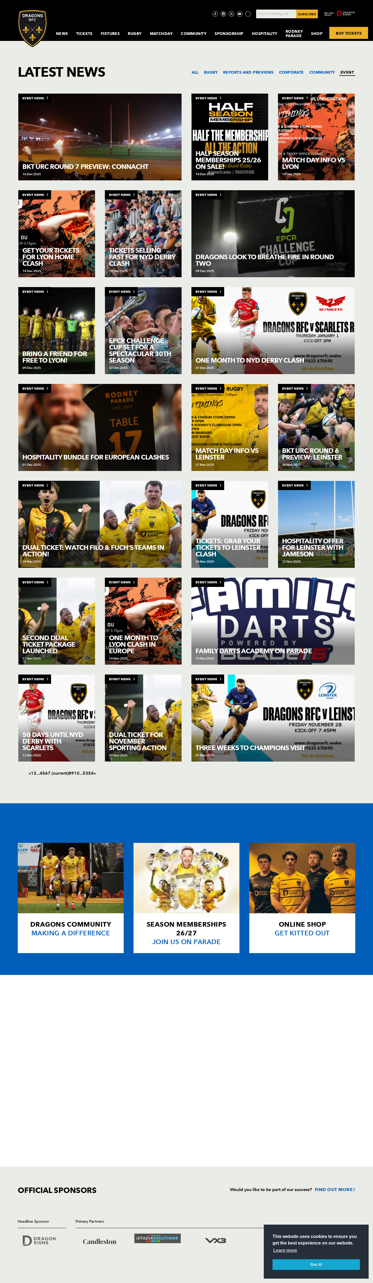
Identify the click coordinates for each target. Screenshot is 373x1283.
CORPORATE (291, 72)
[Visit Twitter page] (231, 14)
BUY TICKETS (349, 33)
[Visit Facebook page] (215, 14)
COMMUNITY (322, 72)
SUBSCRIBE (307, 14)
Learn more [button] (285, 1250)
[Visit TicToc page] (248, 14)
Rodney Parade (294, 33)
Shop (316, 33)
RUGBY (211, 72)
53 (85, 773)
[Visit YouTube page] (239, 14)
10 (76, 773)
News (62, 33)
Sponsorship (229, 33)
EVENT (347, 72)
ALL (195, 72)
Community (193, 33)
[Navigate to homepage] (32, 28)
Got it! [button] (316, 1264)
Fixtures (110, 33)
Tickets (84, 33)
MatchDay (161, 33)
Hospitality (264, 33)
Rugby (134, 33)
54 (91, 773)
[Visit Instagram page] (223, 14)
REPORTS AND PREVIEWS (248, 72)
